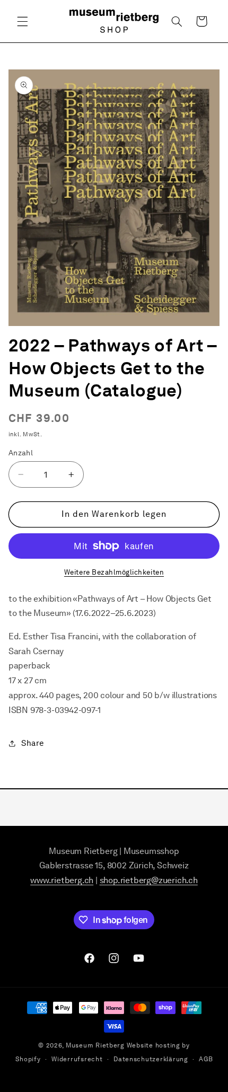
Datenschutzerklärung (150, 1059)
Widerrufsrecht (76, 1059)
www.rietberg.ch (61, 880)
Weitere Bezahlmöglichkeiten (114, 572)
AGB (206, 1059)
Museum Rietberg (95, 1045)
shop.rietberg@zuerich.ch (149, 880)
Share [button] (33, 743)
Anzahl (20, 452)
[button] (22, 21)
